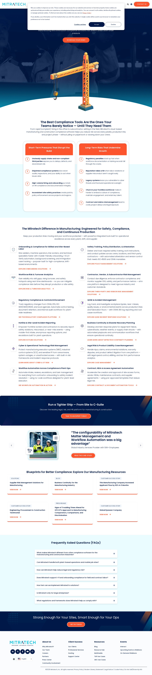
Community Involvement (51, 663)
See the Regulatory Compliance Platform (38, 317)
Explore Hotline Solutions (31, 340)
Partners (45, 656)
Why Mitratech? (48, 647)
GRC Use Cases (100, 660)
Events (123, 641)
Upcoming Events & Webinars (131, 650)
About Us (46, 641)
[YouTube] (27, 651)
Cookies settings (80, 24)
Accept (96, 24)
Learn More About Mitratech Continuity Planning (110, 340)
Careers (45, 653)
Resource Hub (99, 650)
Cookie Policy (118, 670)
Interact (123, 647)
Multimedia (98, 653)
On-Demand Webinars (128, 653)
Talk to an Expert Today (76, 416)
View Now (14, 490)
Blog (96, 647)
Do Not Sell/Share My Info (133, 670)
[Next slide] (140, 445)
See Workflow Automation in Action (36, 385)
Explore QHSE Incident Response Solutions (107, 317)
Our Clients (72, 647)
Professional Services (76, 650)
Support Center (73, 656)
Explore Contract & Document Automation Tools (110, 385)
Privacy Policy (86, 13)
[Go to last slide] (11, 445)
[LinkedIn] (12, 651)
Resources (99, 641)
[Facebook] (22, 651)
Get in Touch (76, 624)
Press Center (47, 660)
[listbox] (25, 659)
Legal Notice (108, 670)
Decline (113, 24)
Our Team (46, 650)
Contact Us (141, 4)
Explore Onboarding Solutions (33, 269)
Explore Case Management (99, 362)
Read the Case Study (83, 455)
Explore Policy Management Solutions (105, 264)
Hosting (71, 653)
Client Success (75, 641)
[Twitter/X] (17, 651)
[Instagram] (32, 651)
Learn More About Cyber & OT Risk (34, 362)
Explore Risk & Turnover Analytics (35, 289)
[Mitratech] (13, 4)
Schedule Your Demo (76, 40)
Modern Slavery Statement (94, 670)
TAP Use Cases (99, 656)
